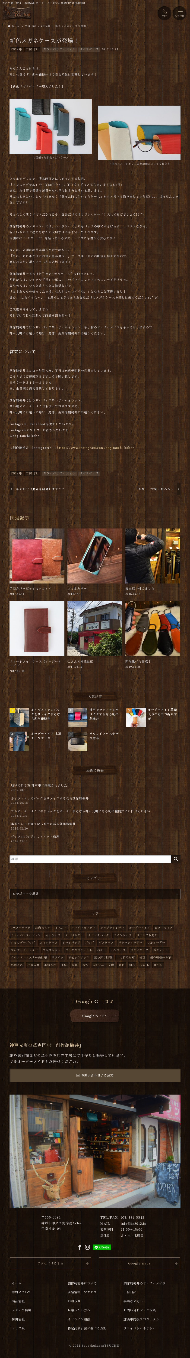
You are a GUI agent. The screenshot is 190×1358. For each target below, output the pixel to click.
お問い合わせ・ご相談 (140, 1310)
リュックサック (78, 957)
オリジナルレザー (112, 928)
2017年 (16, 49)
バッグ (89, 942)
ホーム (17, 1283)
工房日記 (32, 49)
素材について (21, 1292)
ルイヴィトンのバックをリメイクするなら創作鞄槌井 (50, 800)
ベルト (101, 950)
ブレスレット (52, 950)
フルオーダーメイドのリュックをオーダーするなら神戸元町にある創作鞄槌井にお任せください (80, 813)
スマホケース (49, 942)
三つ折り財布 (103, 957)
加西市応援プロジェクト (141, 1319)
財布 (132, 965)
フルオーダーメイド (24, 950)
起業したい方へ (79, 1310)
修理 (142, 957)
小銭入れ (50, 965)
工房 (64, 965)
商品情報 (18, 1301)
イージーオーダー (84, 928)
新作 (85, 965)
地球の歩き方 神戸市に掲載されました (39, 787)
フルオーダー (156, 942)
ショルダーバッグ (23, 942)
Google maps (139, 1263)
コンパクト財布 (147, 935)
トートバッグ (71, 942)
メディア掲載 (21, 1310)
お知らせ (74, 1301)
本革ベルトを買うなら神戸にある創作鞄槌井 (43, 826)
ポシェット (160, 950)
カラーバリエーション (59, 49)
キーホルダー (74, 935)
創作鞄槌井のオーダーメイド (145, 1283)
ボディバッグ (139, 950)
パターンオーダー (130, 942)
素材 (122, 965)
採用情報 (18, 1319)
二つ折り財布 (126, 957)
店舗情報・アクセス (82, 1292)
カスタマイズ (164, 928)
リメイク (58, 957)
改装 (75, 965)
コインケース (123, 935)
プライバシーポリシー (140, 1328)
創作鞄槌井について (82, 1283)
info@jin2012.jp (133, 1223)
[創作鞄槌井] (16, 12)
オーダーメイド (139, 928)
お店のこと (42, 928)
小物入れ (34, 965)
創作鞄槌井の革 (160, 957)
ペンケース (118, 950)
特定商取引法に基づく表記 (87, 1328)
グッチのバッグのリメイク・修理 (35, 839)
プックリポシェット (78, 950)
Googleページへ (95, 1016)
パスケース (106, 942)
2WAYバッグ (21, 928)
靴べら (158, 965)
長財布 (144, 965)
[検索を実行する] (175, 859)
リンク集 (18, 1328)
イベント (61, 928)
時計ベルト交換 (103, 965)
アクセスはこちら (50, 1263)
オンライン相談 (79, 1319)
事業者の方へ (133, 1301)
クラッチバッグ (98, 935)
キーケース (53, 935)
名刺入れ (17, 965)
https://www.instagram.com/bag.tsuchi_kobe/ (95, 447)
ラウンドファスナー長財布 (29, 957)
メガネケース (89, 49)
